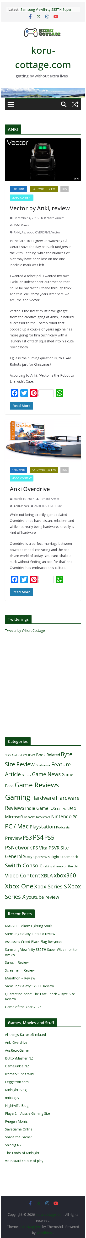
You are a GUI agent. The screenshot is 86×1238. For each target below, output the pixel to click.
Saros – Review (17, 962)
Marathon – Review (20, 978)
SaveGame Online (18, 1129)
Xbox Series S (50, 886)
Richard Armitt (54, 218)
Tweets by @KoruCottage (25, 630)
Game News (46, 774)
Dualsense (43, 765)
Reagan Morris (16, 1121)
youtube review (43, 897)
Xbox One (19, 886)
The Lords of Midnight (22, 1153)
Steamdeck (69, 856)
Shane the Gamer (18, 1137)
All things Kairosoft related (25, 1034)
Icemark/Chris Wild (19, 1074)
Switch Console (24, 865)
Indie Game (36, 808)
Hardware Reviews (44, 189)
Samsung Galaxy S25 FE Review (29, 986)
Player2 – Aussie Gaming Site (27, 1113)
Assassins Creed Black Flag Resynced (34, 941)
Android (17, 755)
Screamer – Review (20, 970)
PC (75, 816)
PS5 (49, 837)
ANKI (17, 232)
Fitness (26, 775)
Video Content (22, 197)
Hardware (18, 189)
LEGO (71, 808)
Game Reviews (37, 784)
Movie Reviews (37, 816)
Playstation (42, 826)
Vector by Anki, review (40, 208)
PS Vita (40, 848)
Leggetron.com (17, 1082)
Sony (27, 856)
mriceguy (12, 1097)
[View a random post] (75, 104)
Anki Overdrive (30, 489)
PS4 (38, 837)
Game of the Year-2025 (23, 1007)
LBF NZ (61, 809)
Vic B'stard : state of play (24, 1160)
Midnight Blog (16, 1089)
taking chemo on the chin (61, 866)
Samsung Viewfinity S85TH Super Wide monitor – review (46, 11)
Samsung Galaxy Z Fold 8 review (30, 933)
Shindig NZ (13, 1145)
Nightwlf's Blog (16, 1105)
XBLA (47, 875)
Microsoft (14, 816)
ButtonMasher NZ (19, 1058)
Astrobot (28, 232)
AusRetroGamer (17, 1050)
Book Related (48, 754)
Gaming (17, 797)
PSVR (53, 848)
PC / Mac (17, 826)
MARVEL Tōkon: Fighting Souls (28, 926)
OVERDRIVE (42, 232)
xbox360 (65, 875)
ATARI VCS (29, 755)
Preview (13, 838)
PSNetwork (18, 847)
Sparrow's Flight (46, 856)
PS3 (27, 837)
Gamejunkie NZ (17, 1066)
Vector (55, 232)
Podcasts (63, 827)
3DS (8, 755)
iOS (64, 189)
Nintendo (61, 816)
